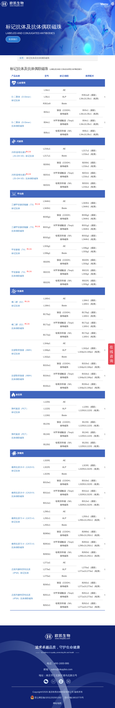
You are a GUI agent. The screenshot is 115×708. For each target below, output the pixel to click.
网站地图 (57, 703)
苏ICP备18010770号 (74, 697)
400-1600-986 (61, 663)
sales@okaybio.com (61, 669)
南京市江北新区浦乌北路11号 (61, 675)
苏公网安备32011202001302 (48, 697)
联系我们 (13, 39)
